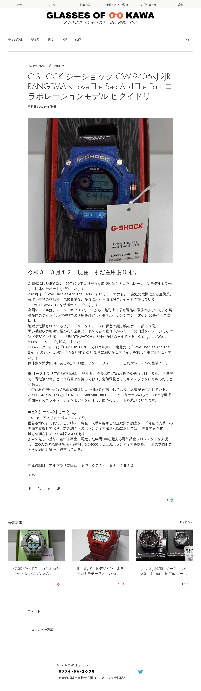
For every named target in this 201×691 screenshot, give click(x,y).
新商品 (35, 39)
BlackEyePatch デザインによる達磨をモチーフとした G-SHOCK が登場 (100, 571)
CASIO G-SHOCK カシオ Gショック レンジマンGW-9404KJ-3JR (36, 571)
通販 (50, 39)
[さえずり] (140, 671)
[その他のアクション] (170, 65)
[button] (188, 39)
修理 (78, 39)
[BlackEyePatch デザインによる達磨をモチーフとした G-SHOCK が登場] (100, 545)
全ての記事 (15, 39)
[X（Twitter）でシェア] (39, 488)
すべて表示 (186, 522)
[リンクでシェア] (58, 488)
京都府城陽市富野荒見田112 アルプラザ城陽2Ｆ (93, 678)
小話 (64, 39)
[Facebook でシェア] (30, 488)
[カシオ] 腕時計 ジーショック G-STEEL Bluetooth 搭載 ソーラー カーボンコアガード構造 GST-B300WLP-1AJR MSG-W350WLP (164, 571)
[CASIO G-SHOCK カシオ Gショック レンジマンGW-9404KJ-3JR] (36, 545)
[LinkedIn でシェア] (49, 488)
